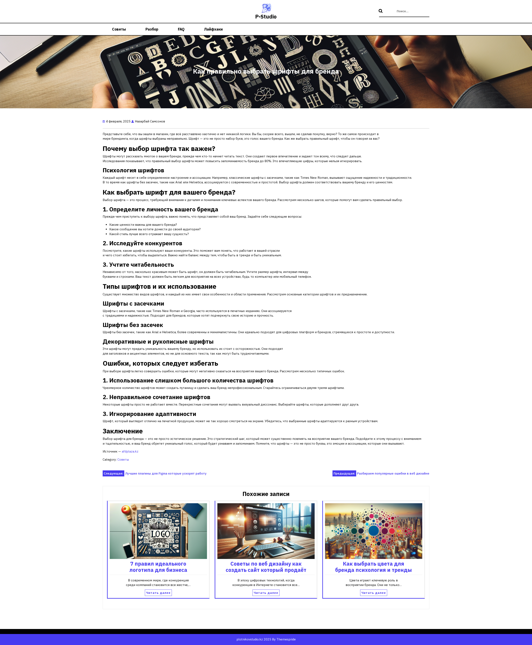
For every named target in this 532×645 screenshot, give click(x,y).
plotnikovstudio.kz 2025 (253, 639)
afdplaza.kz (130, 451)
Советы (119, 29)
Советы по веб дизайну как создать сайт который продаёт (266, 566)
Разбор (151, 29)
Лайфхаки (213, 29)
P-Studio (266, 16)
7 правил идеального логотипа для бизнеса (158, 566)
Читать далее (158, 593)
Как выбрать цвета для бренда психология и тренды (373, 566)
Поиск (381, 11)
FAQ (181, 29)
